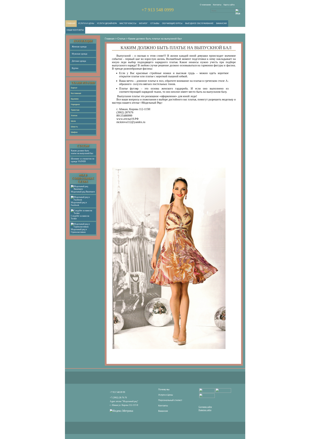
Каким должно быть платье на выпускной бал (82, 152)
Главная (71, 23)
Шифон (74, 132)
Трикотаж (75, 110)
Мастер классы (127, 23)
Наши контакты (75, 30)
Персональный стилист (170, 400)
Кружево (75, 99)
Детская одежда (79, 61)
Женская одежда (79, 46)
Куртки (75, 68)
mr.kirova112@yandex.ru (130, 122)
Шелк (73, 121)
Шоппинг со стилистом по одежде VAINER (82, 160)
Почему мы (164, 389)
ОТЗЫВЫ (154, 23)
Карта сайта (229, 5)
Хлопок (74, 115)
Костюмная (76, 93)
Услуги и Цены (86, 23)
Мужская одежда (79, 54)
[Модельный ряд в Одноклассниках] (223, 390)
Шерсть (74, 127)
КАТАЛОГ (143, 23)
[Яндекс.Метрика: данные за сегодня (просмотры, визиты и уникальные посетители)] (121, 410)
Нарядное (75, 104)
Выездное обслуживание (199, 23)
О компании (205, 5)
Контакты (217, 5)
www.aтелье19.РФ (127, 118)
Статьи (121, 38)
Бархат (74, 88)
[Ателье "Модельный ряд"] (207, 390)
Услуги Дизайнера (107, 23)
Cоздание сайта (205, 407)
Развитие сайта (205, 410)
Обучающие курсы (172, 23)
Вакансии (221, 23)
